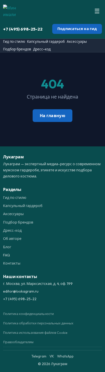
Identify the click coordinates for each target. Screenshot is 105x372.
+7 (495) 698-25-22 (23, 29)
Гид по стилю (14, 41)
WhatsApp (65, 356)
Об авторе (12, 238)
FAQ (6, 255)
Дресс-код (42, 49)
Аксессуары (77, 41)
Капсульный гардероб (46, 41)
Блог (7, 247)
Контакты (11, 263)
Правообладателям (18, 342)
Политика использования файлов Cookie (35, 332)
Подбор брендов (17, 49)
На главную (52, 115)
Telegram (38, 356)
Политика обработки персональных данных (38, 323)
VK (51, 356)
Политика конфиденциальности (28, 314)
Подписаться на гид (77, 28)
